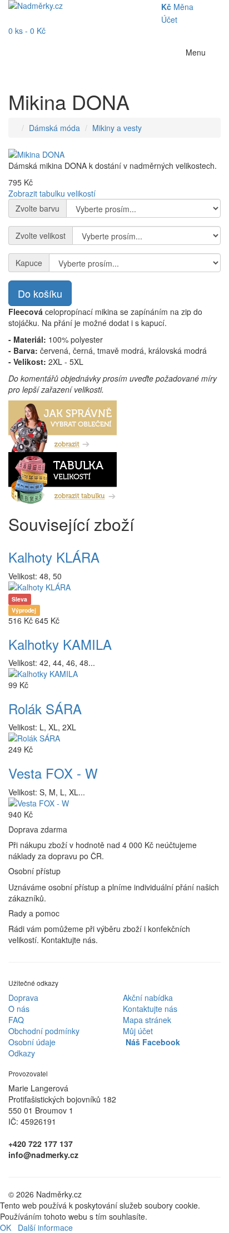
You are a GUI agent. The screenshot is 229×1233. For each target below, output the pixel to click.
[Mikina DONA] (114, 154)
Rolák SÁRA (45, 708)
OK (5, 1227)
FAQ (16, 1019)
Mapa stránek (147, 1019)
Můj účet (138, 1030)
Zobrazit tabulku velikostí (52, 193)
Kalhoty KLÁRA (53, 557)
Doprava (23, 997)
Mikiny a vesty (117, 127)
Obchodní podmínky (43, 1030)
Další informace (45, 1227)
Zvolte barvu (37, 208)
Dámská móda (54, 127)
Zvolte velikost (41, 235)
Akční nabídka (148, 997)
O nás (18, 1008)
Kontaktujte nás (150, 1008)
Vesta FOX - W (53, 773)
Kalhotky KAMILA (60, 644)
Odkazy (21, 1053)
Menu (196, 52)
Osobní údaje (32, 1041)
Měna (177, 6)
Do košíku (40, 293)
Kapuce (29, 262)
